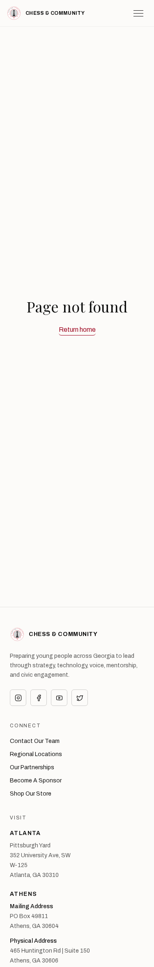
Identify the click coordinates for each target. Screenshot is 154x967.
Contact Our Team (35, 741)
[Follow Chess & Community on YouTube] (59, 697)
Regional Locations (36, 754)
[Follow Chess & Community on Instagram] (18, 697)
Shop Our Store (30, 794)
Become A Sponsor (36, 780)
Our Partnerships (32, 767)
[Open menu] (138, 13)
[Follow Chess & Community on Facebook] (38, 697)
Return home (77, 329)
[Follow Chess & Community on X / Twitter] (79, 697)
